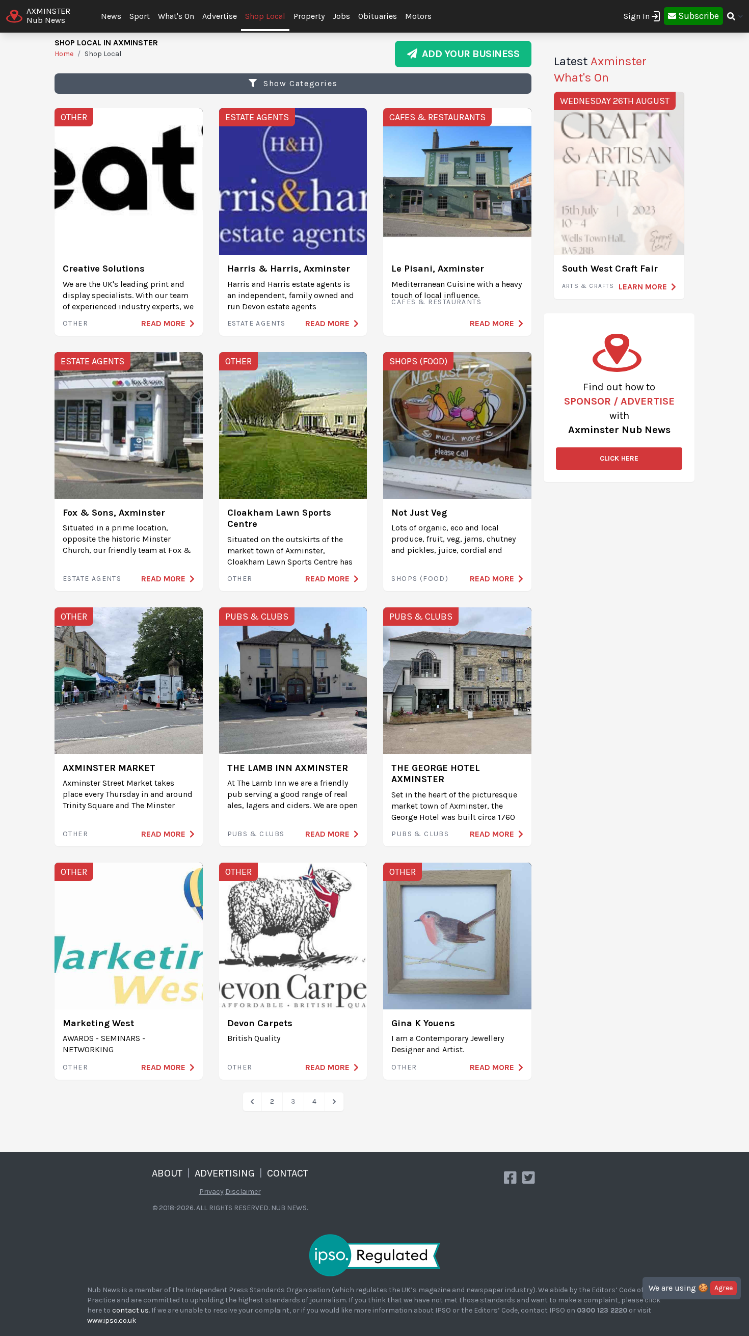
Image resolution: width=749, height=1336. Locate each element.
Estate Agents (257, 117)
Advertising (225, 1173)
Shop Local (265, 16)
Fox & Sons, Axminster (114, 512)
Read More (163, 323)
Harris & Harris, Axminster (288, 268)
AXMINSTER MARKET (109, 767)
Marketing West (98, 1023)
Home (64, 53)
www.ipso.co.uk (111, 1320)
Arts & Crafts (588, 285)
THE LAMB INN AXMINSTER (287, 767)
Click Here (619, 458)
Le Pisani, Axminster (437, 268)
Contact (287, 1173)
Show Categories (299, 83)
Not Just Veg (419, 512)
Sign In (637, 16)
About (167, 1173)
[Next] (334, 1101)
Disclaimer (243, 1191)
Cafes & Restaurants (437, 117)
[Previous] (252, 1101)
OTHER (74, 117)
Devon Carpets (259, 1023)
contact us (130, 1310)
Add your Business (468, 54)
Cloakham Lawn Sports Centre (279, 518)
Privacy (211, 1191)
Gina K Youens (423, 1023)
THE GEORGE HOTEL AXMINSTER (435, 773)
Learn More (643, 286)
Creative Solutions (104, 268)
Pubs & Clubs (256, 616)
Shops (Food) (418, 361)
